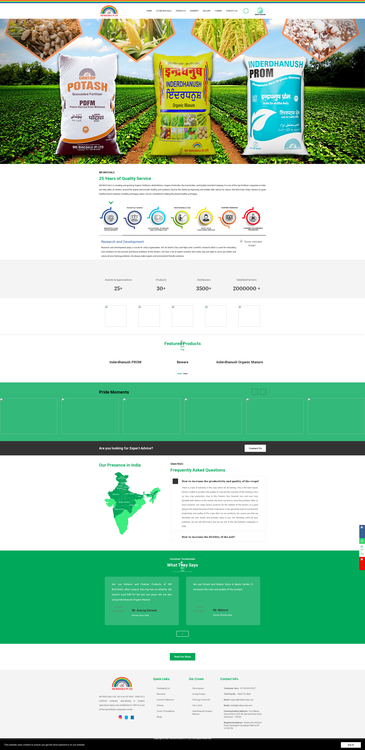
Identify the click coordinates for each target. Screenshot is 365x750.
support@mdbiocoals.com (242, 700)
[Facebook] (109, 717)
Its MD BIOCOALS (164, 11)
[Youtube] (114, 717)
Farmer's (194, 11)
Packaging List (163, 688)
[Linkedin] (132, 717)
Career (218, 11)
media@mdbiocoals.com (241, 705)
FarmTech (239, 362)
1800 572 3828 (244, 694)
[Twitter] (126, 717)
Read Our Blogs (182, 656)
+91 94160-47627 (248, 688)
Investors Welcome (165, 700)
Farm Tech (197, 705)
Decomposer (198, 688)
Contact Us (231, 11)
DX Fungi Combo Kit (201, 700)
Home (149, 11)
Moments (161, 694)
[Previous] (27, 91)
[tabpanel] (182, 250)
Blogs (159, 717)
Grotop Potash (198, 694)
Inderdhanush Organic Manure (182, 362)
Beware (125, 362)
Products (181, 11)
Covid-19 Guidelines (166, 711)
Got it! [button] (351, 745)
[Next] (337, 91)
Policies (160, 705)
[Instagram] (120, 717)
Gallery (207, 11)
